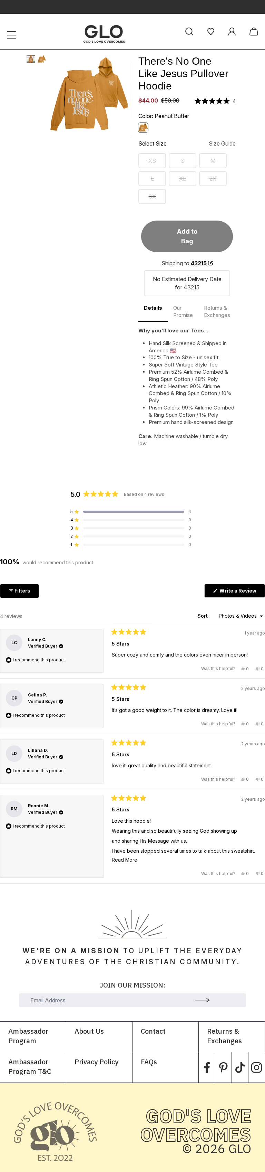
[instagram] (256, 1067)
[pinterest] (223, 1067)
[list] (89, 95)
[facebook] (207, 1067)
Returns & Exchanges (224, 1036)
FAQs (149, 1062)
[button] (215, 101)
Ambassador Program (28, 1036)
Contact (153, 1031)
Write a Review (241, 592)
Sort (203, 616)
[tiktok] (240, 1067)
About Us (89, 1031)
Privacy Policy (96, 1062)
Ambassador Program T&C (29, 1067)
